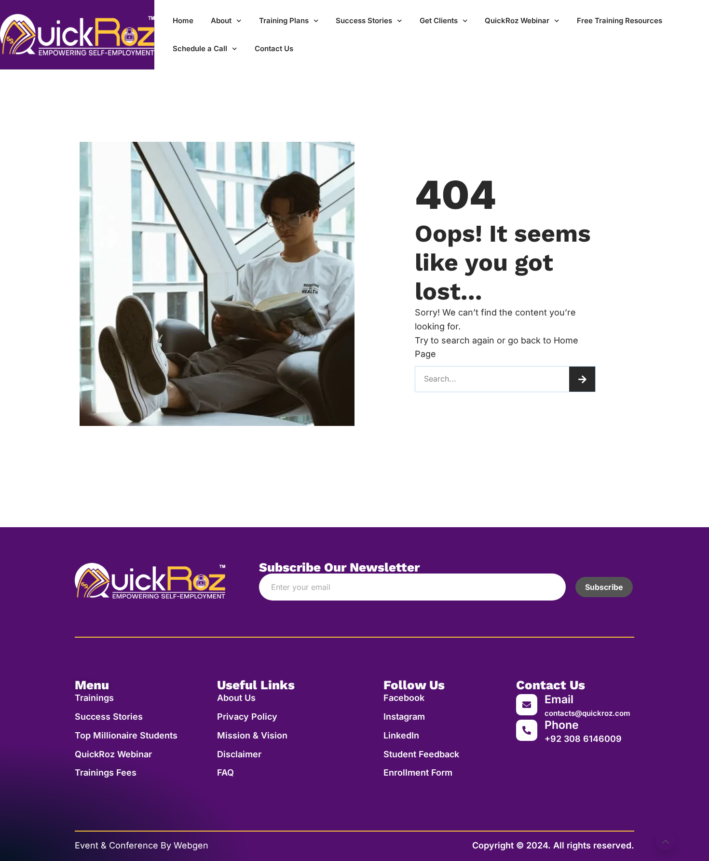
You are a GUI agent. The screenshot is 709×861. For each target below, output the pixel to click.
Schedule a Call (200, 48)
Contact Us (274, 48)
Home (183, 20)
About (221, 20)
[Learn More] (665, 840)
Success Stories (364, 20)
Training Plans (284, 20)
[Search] (582, 379)
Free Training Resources (619, 20)
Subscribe (604, 587)
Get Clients (439, 20)
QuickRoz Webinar (517, 20)
